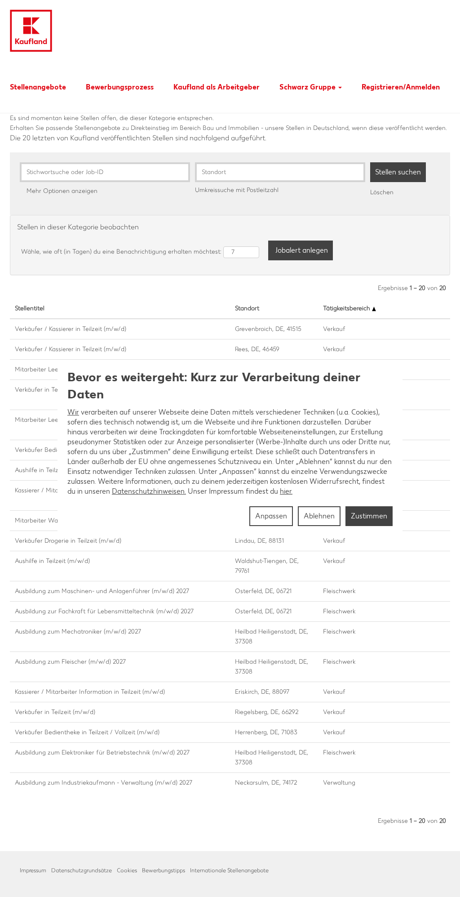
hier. (286, 491)
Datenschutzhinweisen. (149, 491)
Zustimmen (369, 516)
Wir (73, 412)
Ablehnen (319, 516)
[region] (230, 448)
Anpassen (271, 516)
